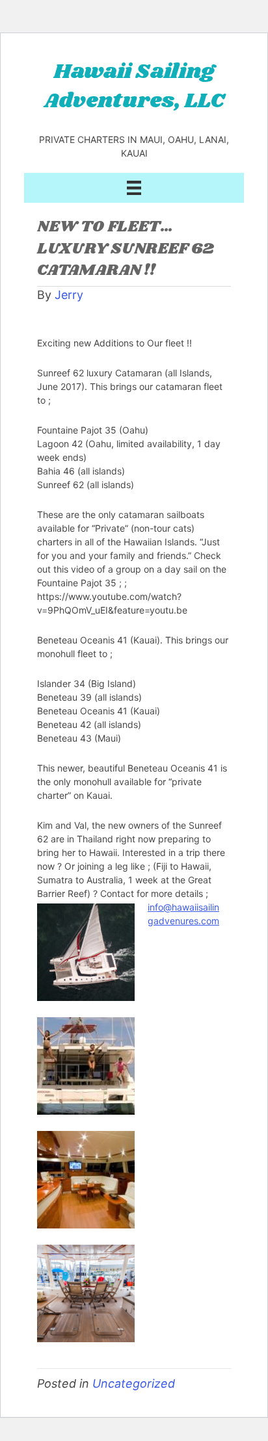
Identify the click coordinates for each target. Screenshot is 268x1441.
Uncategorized (133, 1383)
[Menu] (134, 188)
